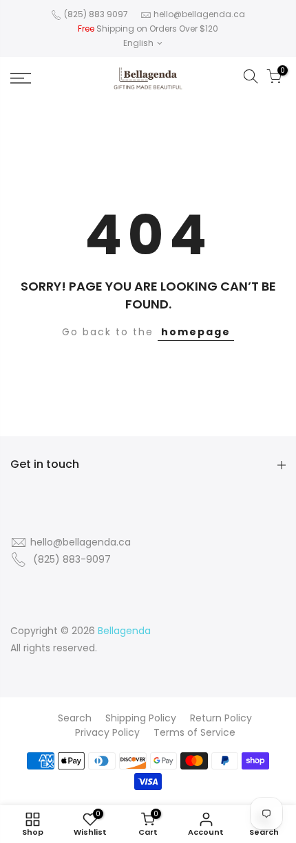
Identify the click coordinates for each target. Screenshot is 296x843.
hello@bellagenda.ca (199, 14)
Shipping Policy (140, 718)
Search (75, 718)
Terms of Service (194, 732)
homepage (196, 332)
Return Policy (221, 718)
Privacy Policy (107, 732)
